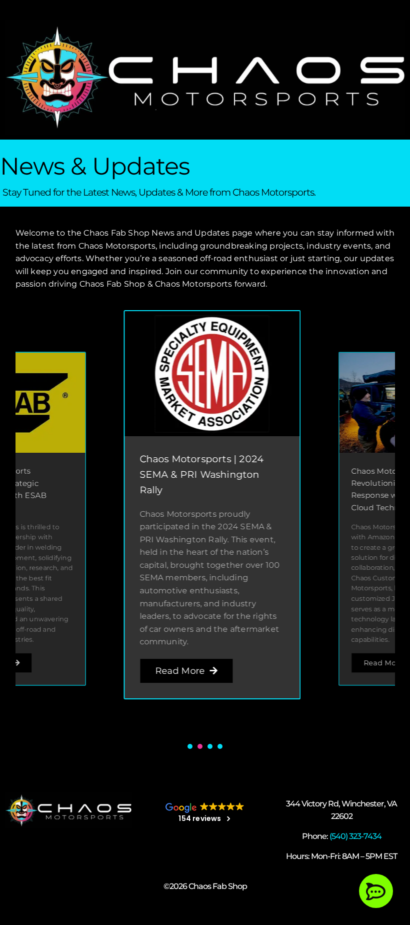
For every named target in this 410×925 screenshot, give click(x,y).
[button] (190, 746)
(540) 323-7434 (356, 836)
